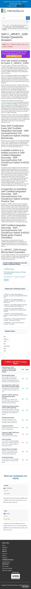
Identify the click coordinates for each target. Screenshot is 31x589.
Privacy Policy (5, 566)
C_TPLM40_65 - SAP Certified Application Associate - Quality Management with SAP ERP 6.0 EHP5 (15, 315)
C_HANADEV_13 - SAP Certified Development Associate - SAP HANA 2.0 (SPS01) (15, 319)
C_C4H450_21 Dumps (9, 269)
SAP (8, 25)
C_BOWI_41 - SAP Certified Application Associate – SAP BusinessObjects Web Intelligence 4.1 (15, 305)
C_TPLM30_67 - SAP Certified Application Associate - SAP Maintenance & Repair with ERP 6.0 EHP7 (15, 310)
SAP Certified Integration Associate (19, 25)
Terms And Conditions (7, 568)
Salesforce (6, 339)
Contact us (4, 553)
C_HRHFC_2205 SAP (6, 178)
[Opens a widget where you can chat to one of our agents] (25, 586)
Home (3, 25)
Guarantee (4, 557)
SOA (5, 351)
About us (4, 555)
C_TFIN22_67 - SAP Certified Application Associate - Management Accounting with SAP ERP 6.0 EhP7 (14, 301)
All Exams (4, 549)
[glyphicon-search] (28, 18)
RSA (5, 336)
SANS (5, 341)
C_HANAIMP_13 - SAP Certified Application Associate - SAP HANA (14, 323)
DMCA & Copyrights (7, 570)
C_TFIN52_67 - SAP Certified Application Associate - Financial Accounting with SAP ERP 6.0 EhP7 (15, 296)
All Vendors (4, 547)
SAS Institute (7, 346)
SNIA (5, 348)
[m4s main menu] (2, 22)
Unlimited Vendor (6, 562)
